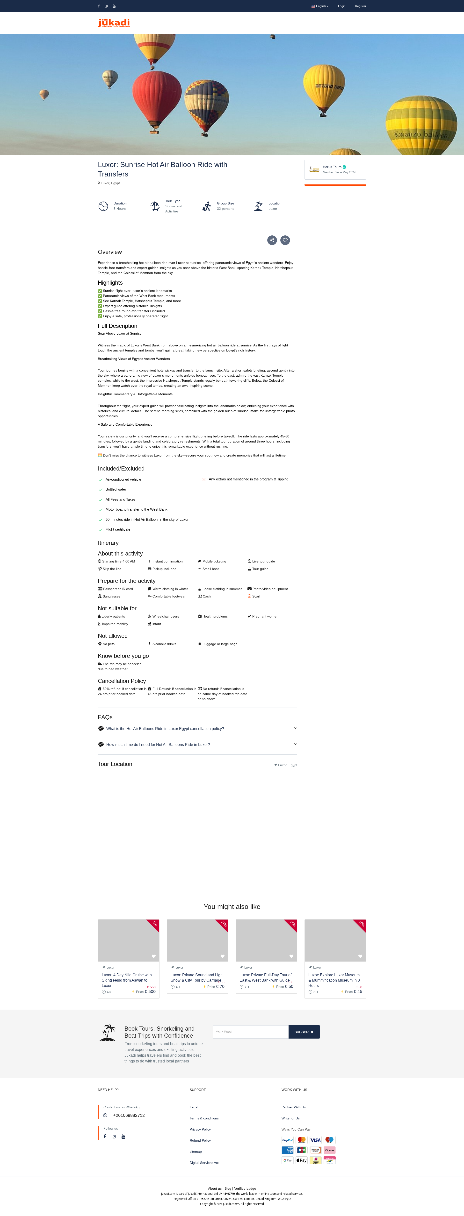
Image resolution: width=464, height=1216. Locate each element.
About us (215, 1188)
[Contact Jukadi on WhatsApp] (105, 1115)
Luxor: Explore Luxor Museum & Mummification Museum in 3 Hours (334, 980)
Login (342, 6)
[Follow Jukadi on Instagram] (114, 1136)
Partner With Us (294, 1107)
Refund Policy (200, 1140)
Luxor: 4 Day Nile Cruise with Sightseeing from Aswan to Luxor (127, 980)
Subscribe (304, 1032)
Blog (228, 1188)
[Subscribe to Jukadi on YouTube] (123, 1136)
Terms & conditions (204, 1118)
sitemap (196, 1151)
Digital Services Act (204, 1163)
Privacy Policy (200, 1129)
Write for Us (291, 1118)
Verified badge (245, 1188)
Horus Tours (332, 167)
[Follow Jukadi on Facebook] (105, 1136)
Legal (194, 1107)
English (321, 6)
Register (360, 6)
